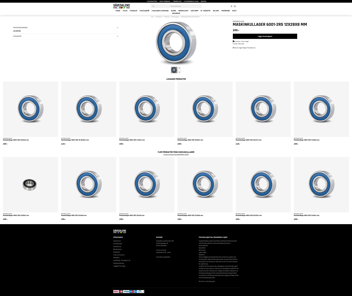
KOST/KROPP (194, 10)
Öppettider (116, 252)
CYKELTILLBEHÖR (144, 10)
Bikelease (202, 255)
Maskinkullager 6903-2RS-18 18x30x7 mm (75, 140)
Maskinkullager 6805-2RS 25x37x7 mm (248, 140)
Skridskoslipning (118, 263)
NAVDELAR (166, 17)
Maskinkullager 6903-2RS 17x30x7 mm (132, 140)
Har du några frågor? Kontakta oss (244, 48)
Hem (152, 17)
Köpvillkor (116, 258)
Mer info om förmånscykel (207, 281)
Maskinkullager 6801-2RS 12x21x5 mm (131, 215)
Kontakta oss (117, 246)
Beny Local (202, 250)
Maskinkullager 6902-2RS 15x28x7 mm (190, 140)
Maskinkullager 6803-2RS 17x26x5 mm (306, 140)
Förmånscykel (177, 1)
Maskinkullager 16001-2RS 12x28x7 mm (16, 215)
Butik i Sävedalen (165, 1)
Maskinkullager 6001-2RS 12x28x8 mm (190, 17)
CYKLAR (125, 10)
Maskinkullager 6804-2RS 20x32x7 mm (249, 215)
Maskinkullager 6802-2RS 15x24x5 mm (16, 140)
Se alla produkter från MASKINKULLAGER (176, 155)
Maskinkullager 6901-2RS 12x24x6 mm (74, 215)
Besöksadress (117, 249)
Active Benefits (203, 245)
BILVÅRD (173, 10)
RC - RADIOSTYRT (205, 10)
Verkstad (203, 1)
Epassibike (202, 248)
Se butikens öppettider (163, 257)
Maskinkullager (175, 17)
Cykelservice (117, 241)
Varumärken (176, 13)
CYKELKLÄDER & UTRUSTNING (160, 10)
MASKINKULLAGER (238, 21)
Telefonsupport (152, 1)
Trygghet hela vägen (119, 266)
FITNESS (118, 10)
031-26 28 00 (162, 250)
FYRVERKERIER (225, 10)
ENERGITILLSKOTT (183, 10)
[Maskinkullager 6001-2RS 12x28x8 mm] (174, 70)
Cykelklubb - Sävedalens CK (121, 260)
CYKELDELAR (133, 10)
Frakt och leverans (119, 255)
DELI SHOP (216, 10)
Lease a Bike (202, 252)
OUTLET (234, 10)
